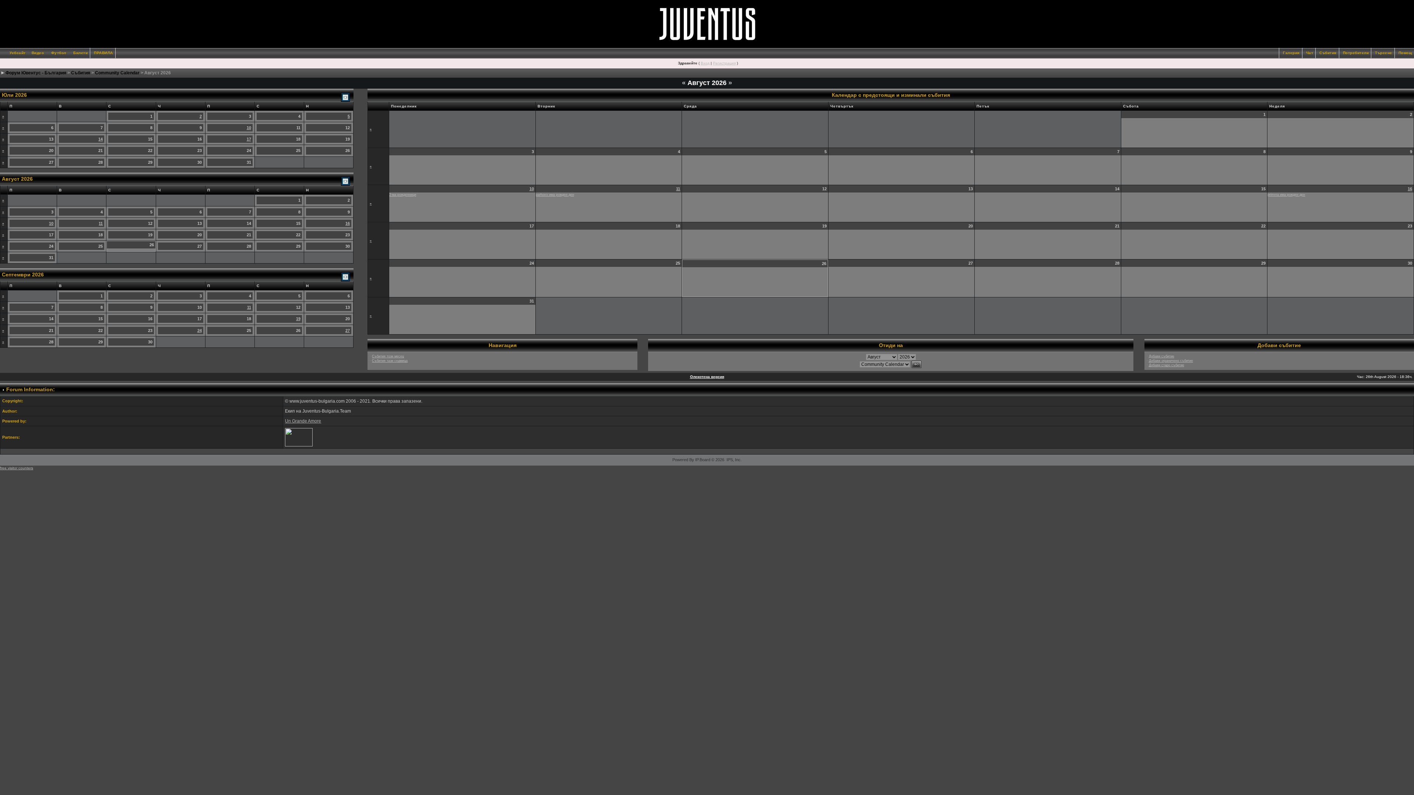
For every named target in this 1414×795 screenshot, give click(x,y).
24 (199, 330)
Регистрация (724, 63)
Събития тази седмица (390, 361)
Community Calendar (117, 72)
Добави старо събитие (1166, 365)
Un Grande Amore (303, 421)
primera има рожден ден (1286, 195)
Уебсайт (18, 53)
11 (101, 223)
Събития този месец (388, 356)
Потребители (1356, 53)
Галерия (1291, 53)
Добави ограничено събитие (1171, 361)
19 (298, 319)
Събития (1328, 53)
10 (249, 128)
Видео (38, 53)
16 (347, 223)
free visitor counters (16, 468)
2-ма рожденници (402, 195)
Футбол (58, 53)
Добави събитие (1161, 356)
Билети (80, 53)
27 (347, 330)
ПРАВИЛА (103, 53)
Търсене (1383, 53)
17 (249, 139)
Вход (705, 63)
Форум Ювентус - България (36, 72)
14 (100, 139)
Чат (1309, 53)
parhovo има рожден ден (555, 195)
